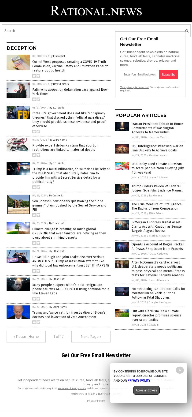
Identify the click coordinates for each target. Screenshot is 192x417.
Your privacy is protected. (134, 87)
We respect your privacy (72, 388)
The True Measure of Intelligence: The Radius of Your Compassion (157, 206)
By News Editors (59, 84)
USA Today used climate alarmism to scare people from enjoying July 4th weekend (158, 168)
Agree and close (146, 390)
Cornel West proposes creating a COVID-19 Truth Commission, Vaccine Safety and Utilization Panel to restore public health (70, 66)
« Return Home (26, 336)
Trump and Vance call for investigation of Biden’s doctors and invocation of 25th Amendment (68, 315)
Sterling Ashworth (159, 235)
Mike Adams (156, 213)
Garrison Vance (158, 137)
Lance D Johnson (158, 177)
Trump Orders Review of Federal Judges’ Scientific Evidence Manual (157, 188)
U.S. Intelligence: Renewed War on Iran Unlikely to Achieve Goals (157, 148)
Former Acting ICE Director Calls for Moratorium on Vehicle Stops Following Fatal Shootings (158, 293)
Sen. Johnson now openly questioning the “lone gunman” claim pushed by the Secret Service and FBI (69, 205)
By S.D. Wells (56, 107)
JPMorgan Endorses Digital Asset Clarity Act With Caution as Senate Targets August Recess (157, 226)
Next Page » (91, 336)
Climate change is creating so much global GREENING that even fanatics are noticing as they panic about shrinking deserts (69, 233)
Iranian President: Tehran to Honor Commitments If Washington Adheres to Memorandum (157, 128)
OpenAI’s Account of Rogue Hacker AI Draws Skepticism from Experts (158, 246)
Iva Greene (155, 195)
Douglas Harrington (160, 302)
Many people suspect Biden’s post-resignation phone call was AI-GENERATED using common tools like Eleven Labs (70, 289)
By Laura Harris (58, 139)
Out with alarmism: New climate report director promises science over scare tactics (156, 315)
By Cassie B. (56, 195)
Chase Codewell (158, 253)
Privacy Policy (96, 400)
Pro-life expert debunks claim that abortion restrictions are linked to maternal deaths (65, 147)
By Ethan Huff (57, 56)
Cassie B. (154, 324)
